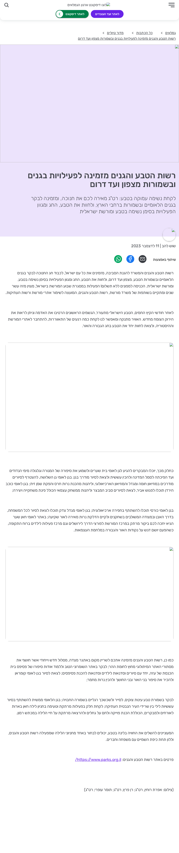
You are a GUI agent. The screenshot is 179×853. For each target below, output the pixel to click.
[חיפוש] (6, 5)
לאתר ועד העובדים (107, 14)
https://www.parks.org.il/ (98, 759)
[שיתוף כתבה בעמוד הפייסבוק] (130, 262)
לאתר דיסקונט (74, 14)
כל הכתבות (144, 33)
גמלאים (170, 33)
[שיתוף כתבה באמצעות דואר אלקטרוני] (142, 262)
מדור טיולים (115, 33)
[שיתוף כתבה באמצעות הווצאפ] (118, 262)
